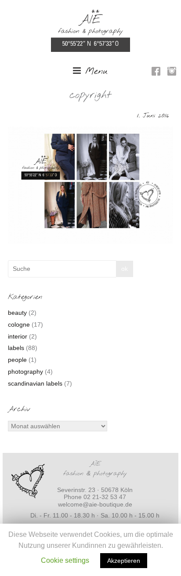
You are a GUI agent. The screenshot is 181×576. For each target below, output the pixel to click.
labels (16, 347)
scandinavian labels (35, 383)
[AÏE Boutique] (90, 13)
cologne (19, 324)
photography (25, 371)
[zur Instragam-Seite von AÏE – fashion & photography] (171, 73)
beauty (17, 312)
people (17, 359)
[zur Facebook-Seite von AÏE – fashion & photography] (156, 73)
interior (17, 336)
